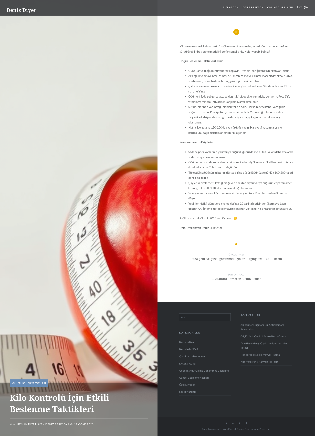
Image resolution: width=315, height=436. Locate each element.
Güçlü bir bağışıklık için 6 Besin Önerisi (264, 336)
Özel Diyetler (187, 384)
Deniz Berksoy (253, 7)
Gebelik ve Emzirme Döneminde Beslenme (204, 370)
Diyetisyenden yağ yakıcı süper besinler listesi (264, 345)
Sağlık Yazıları (187, 391)
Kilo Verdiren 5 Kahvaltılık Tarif (259, 361)
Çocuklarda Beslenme (192, 356)
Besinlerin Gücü (188, 349)
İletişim (302, 7)
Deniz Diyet (21, 10)
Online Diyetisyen (280, 7)
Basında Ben (186, 342)
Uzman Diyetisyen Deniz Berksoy (42, 424)
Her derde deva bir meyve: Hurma (260, 354)
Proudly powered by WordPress (218, 429)
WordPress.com (262, 429)
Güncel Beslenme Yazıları (29, 383)
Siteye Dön (231, 7)
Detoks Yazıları (188, 363)
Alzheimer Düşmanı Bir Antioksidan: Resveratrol (262, 327)
